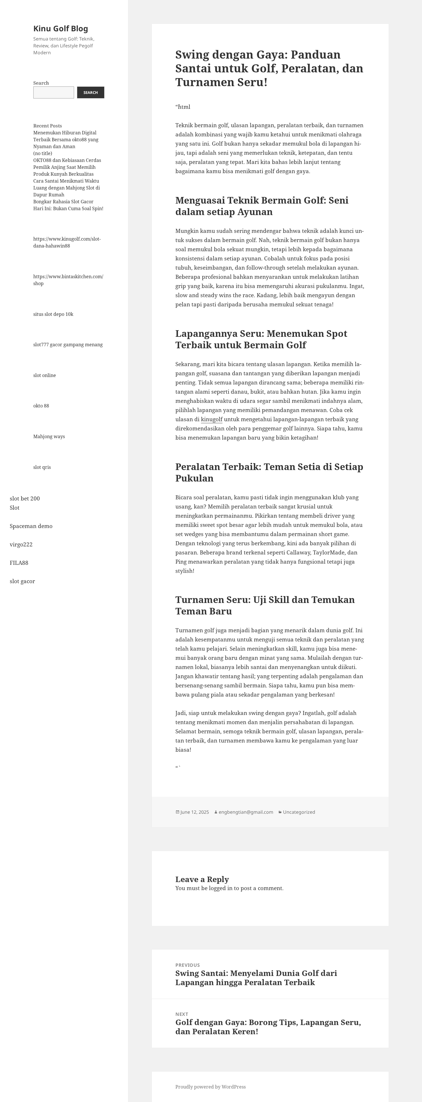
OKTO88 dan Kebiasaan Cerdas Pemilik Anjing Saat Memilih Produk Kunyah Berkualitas (67, 167)
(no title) (42, 153)
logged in (221, 888)
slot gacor (22, 581)
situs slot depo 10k (53, 314)
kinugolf (211, 419)
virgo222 (21, 544)
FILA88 (19, 563)
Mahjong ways (49, 436)
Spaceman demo (31, 526)
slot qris (42, 467)
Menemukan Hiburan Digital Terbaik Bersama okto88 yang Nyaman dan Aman (65, 139)
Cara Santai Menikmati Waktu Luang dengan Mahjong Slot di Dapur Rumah (66, 188)
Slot (15, 507)
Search (41, 83)
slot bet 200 (25, 498)
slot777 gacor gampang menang (68, 344)
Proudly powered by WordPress (210, 1087)
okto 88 (41, 406)
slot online (44, 375)
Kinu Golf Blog (60, 28)
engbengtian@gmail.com (246, 812)
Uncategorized (299, 812)
